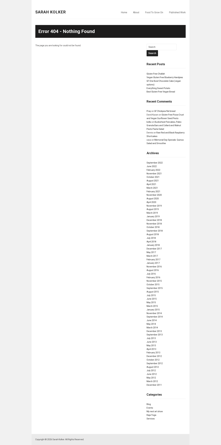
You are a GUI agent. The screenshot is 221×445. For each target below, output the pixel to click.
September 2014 (155, 317)
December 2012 (154, 356)
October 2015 (153, 284)
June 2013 (152, 342)
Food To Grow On (154, 12)
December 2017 (154, 248)
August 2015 (153, 292)
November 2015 (154, 281)
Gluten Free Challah (156, 74)
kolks (149, 122)
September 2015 (155, 288)
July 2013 (151, 338)
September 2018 (155, 231)
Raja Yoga (151, 415)
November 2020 (154, 195)
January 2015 (153, 309)
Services (151, 418)
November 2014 (154, 313)
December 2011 (154, 385)
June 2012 (152, 374)
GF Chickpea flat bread (164, 111)
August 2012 (153, 367)
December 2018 (154, 220)
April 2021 (151, 184)
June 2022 (152, 166)
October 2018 (153, 227)
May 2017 (151, 252)
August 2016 (153, 270)
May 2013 (151, 345)
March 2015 (152, 306)
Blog (149, 404)
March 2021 (152, 188)
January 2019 (153, 216)
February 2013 (153, 352)
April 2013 (151, 349)
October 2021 (153, 177)
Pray (149, 111)
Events (150, 408)
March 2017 (152, 256)
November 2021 (154, 173)
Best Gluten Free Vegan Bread (161, 91)
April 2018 (151, 241)
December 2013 (154, 331)
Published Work (177, 12)
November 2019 (154, 206)
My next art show (155, 411)
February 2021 (153, 191)
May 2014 (151, 324)
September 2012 (155, 363)
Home (124, 12)
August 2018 (153, 234)
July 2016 (151, 274)
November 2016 (154, 266)
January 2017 (153, 263)
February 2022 (153, 170)
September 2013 (155, 334)
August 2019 (153, 209)
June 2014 (152, 320)
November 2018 (154, 223)
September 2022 (155, 163)
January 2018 (153, 245)
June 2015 (152, 299)
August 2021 (153, 180)
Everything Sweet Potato (158, 88)
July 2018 (151, 238)
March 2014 (152, 327)
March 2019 (152, 213)
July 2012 (151, 370)
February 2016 (153, 277)
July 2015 (151, 295)
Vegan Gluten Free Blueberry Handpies (165, 77)
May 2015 (151, 302)
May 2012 (151, 378)
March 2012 (152, 381)
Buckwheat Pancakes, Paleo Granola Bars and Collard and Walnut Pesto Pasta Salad (164, 125)
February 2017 (153, 259)
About (136, 12)
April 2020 (151, 202)
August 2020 (153, 198)
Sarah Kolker (50, 12)
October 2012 (153, 360)
